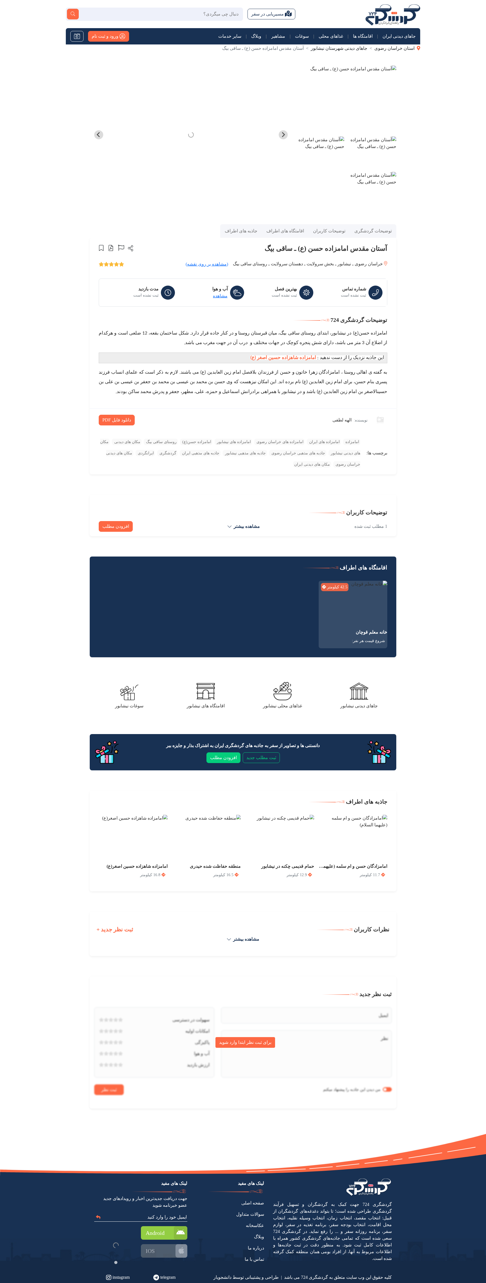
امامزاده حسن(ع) (196, 442)
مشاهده (220, 295)
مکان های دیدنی (126, 442)
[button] (130, 248)
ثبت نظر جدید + (114, 929)
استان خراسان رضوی (394, 48)
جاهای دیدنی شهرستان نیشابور (339, 48)
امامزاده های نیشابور (233, 442)
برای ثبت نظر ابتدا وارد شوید (245, 1042)
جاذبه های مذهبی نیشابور (245, 453)
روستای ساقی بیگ (161, 442)
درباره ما (256, 1248)
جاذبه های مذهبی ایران (200, 453)
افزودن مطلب (115, 526)
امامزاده (351, 442)
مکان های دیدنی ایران (312, 464)
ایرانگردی (145, 453)
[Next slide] (98, 134)
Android (155, 1233)
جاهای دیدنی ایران (399, 36)
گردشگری (167, 453)
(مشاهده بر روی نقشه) (207, 264)
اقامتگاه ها (363, 36)
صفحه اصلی (252, 1203)
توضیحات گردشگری (373, 230)
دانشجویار (222, 1277)
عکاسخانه (255, 1225)
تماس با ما (254, 1259)
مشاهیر (278, 36)
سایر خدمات (229, 36)
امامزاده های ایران (324, 442)
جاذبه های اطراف (241, 230)
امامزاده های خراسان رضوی (279, 442)
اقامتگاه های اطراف (285, 230)
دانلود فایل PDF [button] (116, 420)
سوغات (302, 36)
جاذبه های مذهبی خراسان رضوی (297, 453)
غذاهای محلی (331, 36)
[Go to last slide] (283, 134)
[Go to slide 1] (115, 1262)
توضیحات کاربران (329, 230)
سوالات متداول (250, 1214)
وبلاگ (256, 36)
